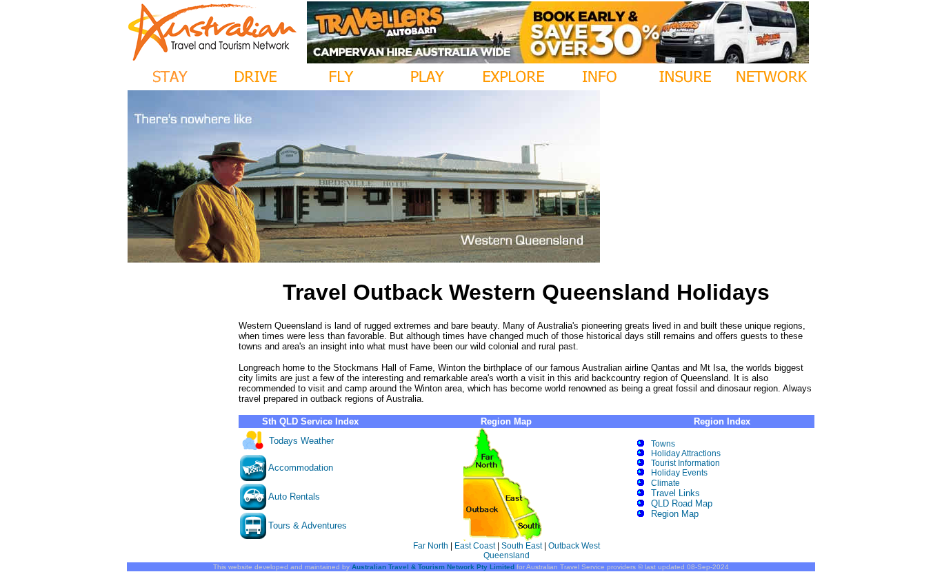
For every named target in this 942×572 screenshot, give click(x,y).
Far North (430, 546)
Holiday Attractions (686, 453)
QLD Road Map (681, 503)
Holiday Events (679, 473)
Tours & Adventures (307, 525)
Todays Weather (301, 441)
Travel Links (675, 493)
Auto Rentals (294, 496)
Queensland (506, 555)
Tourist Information (685, 463)
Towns (663, 444)
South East (520, 546)
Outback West (574, 546)
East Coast (474, 546)
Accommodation (300, 467)
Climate (665, 483)
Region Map (675, 514)
